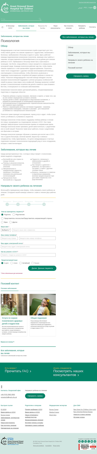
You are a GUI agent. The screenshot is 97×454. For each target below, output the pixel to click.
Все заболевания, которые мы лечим (78, 37)
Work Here (52, 415)
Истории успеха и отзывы (34, 423)
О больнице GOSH (10, 27)
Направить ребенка (82, 27)
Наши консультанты (55, 27)
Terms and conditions (38, 445)
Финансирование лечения (34, 420)
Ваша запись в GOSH (8, 412)
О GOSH (3, 409)
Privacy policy (56, 445)
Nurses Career (5, 415)
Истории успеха (79, 417)
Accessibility (48, 445)
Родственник (20, 214)
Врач (6, 222)
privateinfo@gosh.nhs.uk (9, 397)
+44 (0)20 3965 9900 (8, 394)
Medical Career (54, 412)
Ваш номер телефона (8, 235)
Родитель (7, 214)
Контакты (92, 27)
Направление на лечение (10, 428)
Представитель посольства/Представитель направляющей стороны (28, 218)
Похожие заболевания (9, 288)
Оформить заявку (81, 76)
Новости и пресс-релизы (82, 414)
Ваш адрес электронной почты (12, 243)
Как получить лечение (68, 27)
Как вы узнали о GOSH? (9, 252)
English (6, 263)
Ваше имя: (4, 227)
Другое (14, 222)
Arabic (15, 263)
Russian (36, 263)
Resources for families (42, 27)
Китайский (26, 263)
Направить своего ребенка (34, 425)
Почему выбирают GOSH (33, 409)
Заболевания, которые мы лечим (26, 27)
